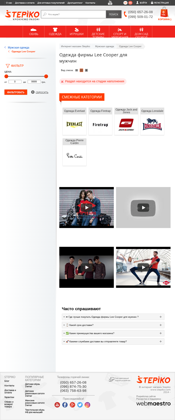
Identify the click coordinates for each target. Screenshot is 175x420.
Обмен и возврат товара (9, 404)
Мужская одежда (18, 47)
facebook (65, 403)
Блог (6, 381)
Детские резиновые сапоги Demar (35, 393)
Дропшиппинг (75, 3)
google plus (72, 405)
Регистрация (161, 3)
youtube (57, 403)
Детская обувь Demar (32, 385)
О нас (9, 3)
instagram (87, 403)
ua (125, 3)
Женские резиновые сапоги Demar (35, 403)
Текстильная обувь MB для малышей (34, 411)
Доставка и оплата (25, 3)
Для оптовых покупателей (51, 3)
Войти (143, 3)
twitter (80, 403)
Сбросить (42, 92)
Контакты (90, 3)
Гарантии (9, 397)
